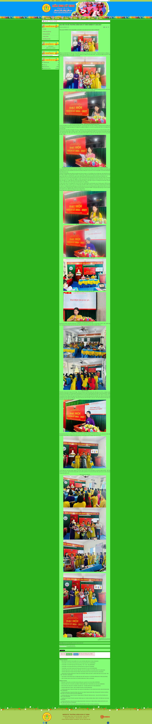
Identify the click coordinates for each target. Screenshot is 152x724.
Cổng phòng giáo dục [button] (46, 0)
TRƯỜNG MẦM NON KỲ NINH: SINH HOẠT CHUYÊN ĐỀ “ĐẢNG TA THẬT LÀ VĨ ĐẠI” (77, 704)
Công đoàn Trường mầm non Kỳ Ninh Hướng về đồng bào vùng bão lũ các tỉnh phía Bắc (78, 682)
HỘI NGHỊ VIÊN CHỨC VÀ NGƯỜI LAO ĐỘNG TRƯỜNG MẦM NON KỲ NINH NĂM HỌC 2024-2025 (80, 683)
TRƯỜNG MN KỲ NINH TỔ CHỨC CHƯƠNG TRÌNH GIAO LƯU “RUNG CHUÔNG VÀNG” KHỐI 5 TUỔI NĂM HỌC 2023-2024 (85, 698)
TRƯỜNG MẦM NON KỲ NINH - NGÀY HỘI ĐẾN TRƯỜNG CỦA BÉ (74, 687)
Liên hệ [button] (69, 0)
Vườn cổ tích (45, 36)
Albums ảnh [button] (58, 0)
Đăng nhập (88, 0)
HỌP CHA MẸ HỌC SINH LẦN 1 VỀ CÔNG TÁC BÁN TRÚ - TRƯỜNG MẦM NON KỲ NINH (78, 685)
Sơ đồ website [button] (64, 0)
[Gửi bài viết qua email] (104, 27)
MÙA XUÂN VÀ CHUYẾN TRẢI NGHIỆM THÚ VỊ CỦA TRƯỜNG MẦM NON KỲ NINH (77, 661)
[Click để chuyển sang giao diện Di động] (46, 723)
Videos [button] (53, 0)
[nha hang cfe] (50, 46)
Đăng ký (93, 0)
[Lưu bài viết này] (108, 27)
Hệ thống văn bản (46, 38)
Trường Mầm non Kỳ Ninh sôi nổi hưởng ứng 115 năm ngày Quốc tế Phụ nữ (76, 662)
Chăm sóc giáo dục (47, 31)
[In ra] (106, 27)
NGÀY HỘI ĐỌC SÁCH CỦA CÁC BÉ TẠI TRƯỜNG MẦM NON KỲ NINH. (75, 678)
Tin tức (44, 29)
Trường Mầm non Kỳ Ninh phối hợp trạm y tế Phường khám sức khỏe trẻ (75, 666)
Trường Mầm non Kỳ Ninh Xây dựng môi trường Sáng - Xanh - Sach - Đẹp (75, 664)
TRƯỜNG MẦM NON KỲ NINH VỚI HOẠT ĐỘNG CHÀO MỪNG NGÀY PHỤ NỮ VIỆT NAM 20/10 (80, 671)
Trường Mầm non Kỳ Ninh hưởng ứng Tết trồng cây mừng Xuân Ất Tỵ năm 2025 (77, 668)
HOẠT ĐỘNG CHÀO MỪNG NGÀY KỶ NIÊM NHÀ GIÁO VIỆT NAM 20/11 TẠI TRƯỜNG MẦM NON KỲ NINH (82, 676)
